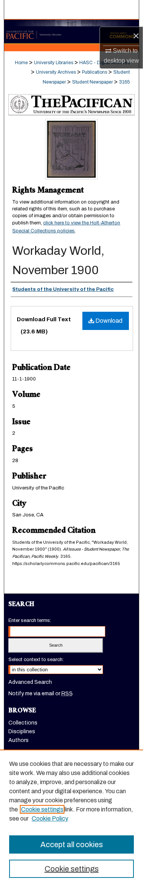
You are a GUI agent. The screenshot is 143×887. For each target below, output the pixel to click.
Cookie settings (42, 809)
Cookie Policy (50, 818)
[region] (71, 818)
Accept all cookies (71, 844)
